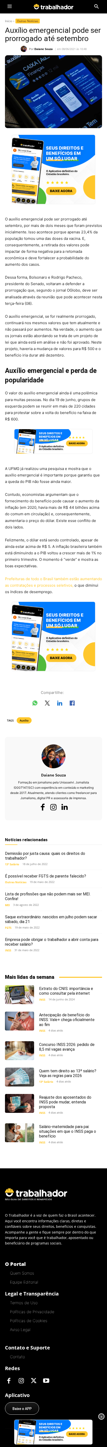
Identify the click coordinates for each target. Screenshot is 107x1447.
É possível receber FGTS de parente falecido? (45, 876)
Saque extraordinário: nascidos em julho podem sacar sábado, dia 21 (51, 919)
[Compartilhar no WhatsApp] (35, 704)
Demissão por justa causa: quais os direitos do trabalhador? (45, 856)
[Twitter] (33, 1381)
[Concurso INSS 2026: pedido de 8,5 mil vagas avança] (19, 1050)
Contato (17, 1356)
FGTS (8, 928)
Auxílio (24, 720)
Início (8, 21)
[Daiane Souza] (25, 49)
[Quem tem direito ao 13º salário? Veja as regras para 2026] (19, 1077)
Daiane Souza (43, 49)
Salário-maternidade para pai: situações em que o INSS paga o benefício (67, 1131)
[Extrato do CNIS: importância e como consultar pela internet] (19, 994)
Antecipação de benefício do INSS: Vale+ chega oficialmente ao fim (67, 1020)
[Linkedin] (64, 807)
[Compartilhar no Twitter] (47, 704)
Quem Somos (22, 1273)
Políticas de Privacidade (32, 1311)
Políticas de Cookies (28, 1320)
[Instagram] (53, 807)
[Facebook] (42, 807)
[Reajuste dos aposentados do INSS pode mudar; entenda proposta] (19, 1103)
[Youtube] (46, 1381)
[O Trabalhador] (53, 6)
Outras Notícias (27, 21)
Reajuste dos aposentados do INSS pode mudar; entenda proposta (65, 1102)
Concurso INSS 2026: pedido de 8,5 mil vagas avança (67, 1047)
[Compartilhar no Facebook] (72, 704)
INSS (8, 950)
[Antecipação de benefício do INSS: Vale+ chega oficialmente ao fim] (19, 1021)
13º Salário (12, 864)
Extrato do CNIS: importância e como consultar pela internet (66, 991)
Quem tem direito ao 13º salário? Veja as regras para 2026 (67, 1073)
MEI (7, 905)
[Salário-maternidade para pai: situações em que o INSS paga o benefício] (19, 1132)
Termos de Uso (24, 1302)
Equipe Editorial (24, 1282)
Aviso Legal (20, 1329)
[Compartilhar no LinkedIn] (60, 704)
